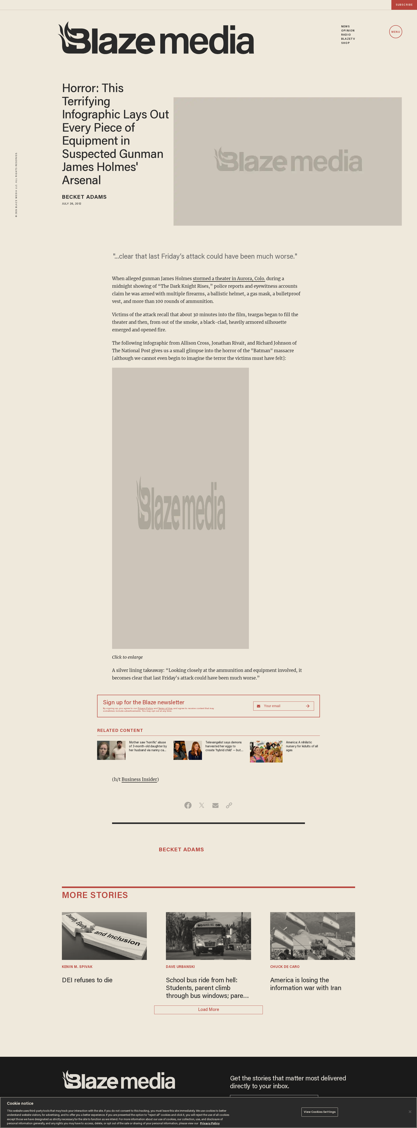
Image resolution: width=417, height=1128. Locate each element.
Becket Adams (84, 197)
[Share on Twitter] (201, 805)
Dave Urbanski (180, 967)
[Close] (410, 1111)
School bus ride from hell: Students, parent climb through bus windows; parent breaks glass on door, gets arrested (207, 988)
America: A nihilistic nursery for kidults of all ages (302, 746)
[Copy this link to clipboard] (229, 805)
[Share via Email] (215, 805)
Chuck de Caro (285, 967)
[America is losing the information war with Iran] (312, 935)
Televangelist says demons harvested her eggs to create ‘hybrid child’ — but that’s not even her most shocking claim (223, 747)
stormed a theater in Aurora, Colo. (229, 278)
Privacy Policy (145, 709)
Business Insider (139, 779)
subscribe (404, 4)
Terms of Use (165, 709)
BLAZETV (348, 39)
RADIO (346, 34)
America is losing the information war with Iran (305, 984)
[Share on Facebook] (188, 805)
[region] (208, 1112)
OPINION (348, 30)
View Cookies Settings (320, 1112)
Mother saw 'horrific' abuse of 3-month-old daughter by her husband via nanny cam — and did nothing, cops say (148, 747)
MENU (395, 32)
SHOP (345, 43)
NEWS (345, 26)
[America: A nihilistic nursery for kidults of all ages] (266, 751)
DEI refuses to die (87, 980)
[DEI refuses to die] (104, 935)
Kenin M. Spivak (77, 967)
